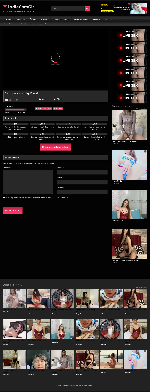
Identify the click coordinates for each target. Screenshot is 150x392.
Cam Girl (96, 19)
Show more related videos (55, 147)
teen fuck (59, 108)
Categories (21, 19)
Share (59, 99)
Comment (7, 168)
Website (60, 188)
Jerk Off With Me (9, 309)
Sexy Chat (108, 19)
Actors (45, 19)
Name (60, 168)
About (43, 99)
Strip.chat (116, 143)
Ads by (141, 109)
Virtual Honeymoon (81, 19)
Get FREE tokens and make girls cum (127, 260)
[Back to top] (142, 385)
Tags (34, 19)
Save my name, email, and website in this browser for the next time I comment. (38, 198)
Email (60, 178)
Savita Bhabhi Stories (61, 19)
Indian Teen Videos (17, 24)
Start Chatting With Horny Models (125, 141)
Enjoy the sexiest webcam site (37, 311)
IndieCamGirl (21, 7)
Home (10, 19)
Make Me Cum (118, 181)
